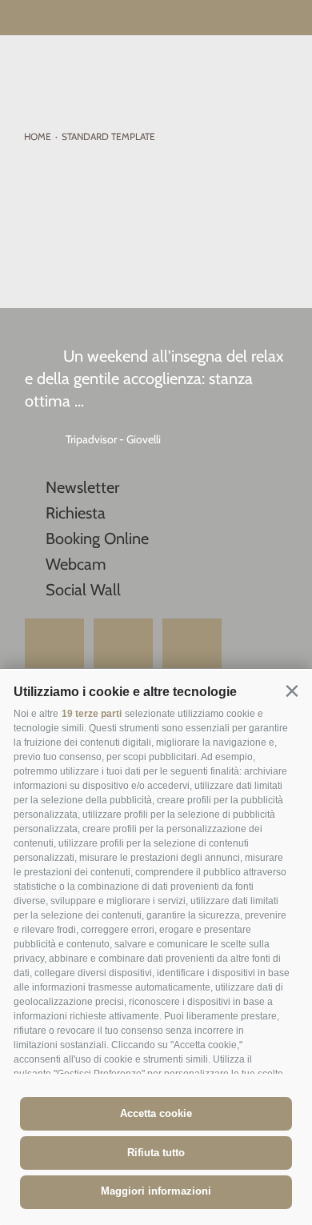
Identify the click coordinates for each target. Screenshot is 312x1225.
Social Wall (83, 589)
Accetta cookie (156, 1113)
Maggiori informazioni (156, 1191)
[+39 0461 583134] (258, 19)
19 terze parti (92, 713)
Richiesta (76, 512)
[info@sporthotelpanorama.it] (288, 19)
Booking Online (97, 538)
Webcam (76, 564)
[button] (291, 691)
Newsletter (82, 487)
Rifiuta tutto (156, 1153)
